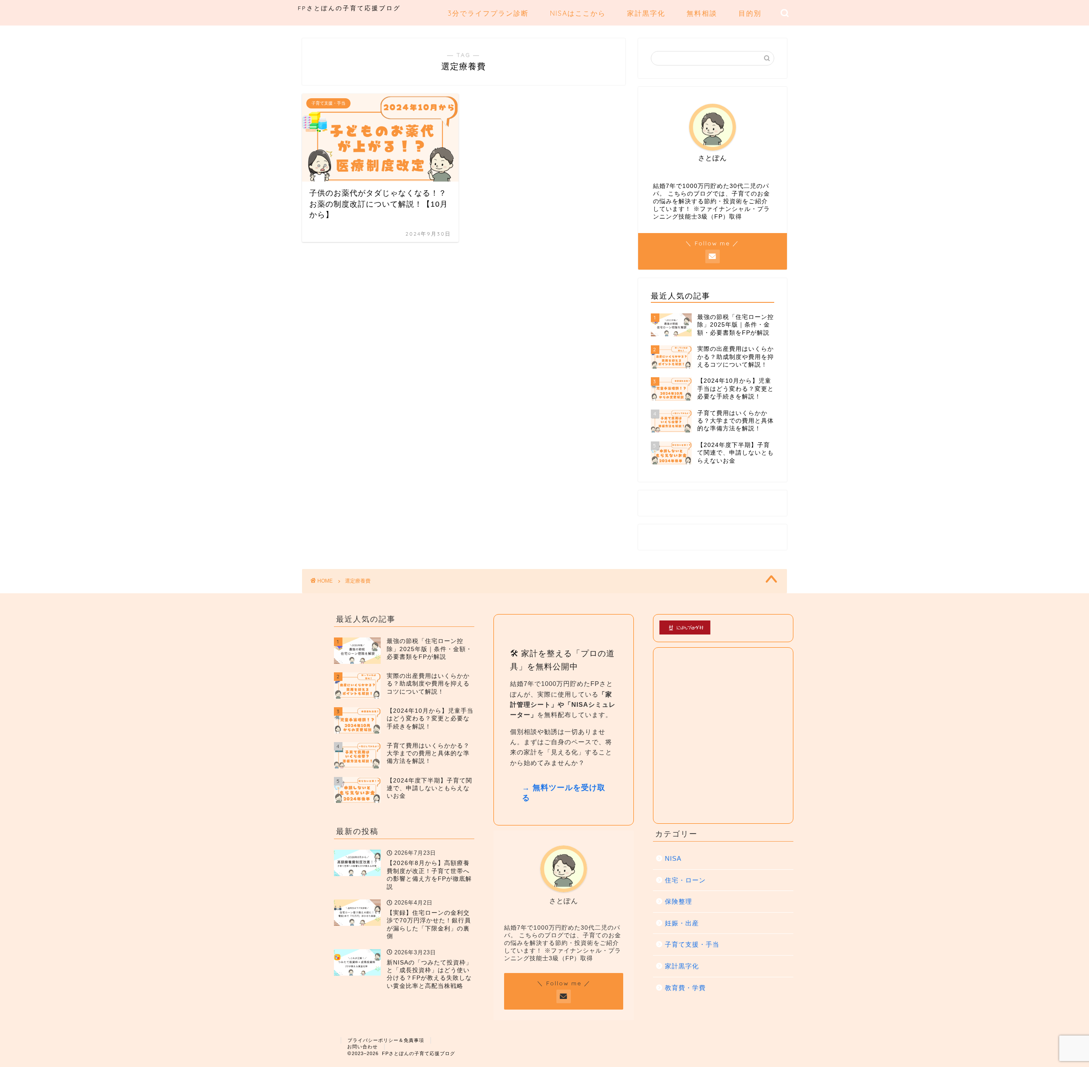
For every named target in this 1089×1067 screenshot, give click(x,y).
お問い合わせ (362, 1046)
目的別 (749, 13)
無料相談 (702, 13)
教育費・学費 (685, 987)
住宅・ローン (685, 880)
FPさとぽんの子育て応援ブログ (349, 7)
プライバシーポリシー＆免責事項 (386, 1040)
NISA (673, 858)
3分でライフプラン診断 (488, 13)
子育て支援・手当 (692, 944)
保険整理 (678, 901)
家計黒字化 (646, 13)
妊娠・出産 (682, 923)
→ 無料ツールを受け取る (563, 792)
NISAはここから (578, 13)
